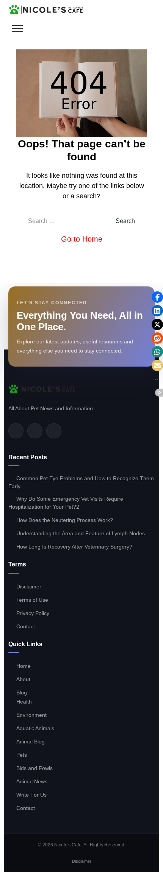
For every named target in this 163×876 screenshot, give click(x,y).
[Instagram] (53, 430)
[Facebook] (16, 430)
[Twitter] (34, 430)
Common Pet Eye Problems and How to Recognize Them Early (81, 482)
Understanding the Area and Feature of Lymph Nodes (80, 533)
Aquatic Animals (35, 728)
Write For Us (31, 795)
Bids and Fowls (34, 768)
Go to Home (81, 239)
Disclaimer (28, 586)
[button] (157, 297)
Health (24, 702)
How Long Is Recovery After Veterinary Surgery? (74, 547)
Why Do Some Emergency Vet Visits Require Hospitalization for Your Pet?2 (65, 503)
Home (23, 666)
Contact (25, 626)
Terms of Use (32, 600)
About (23, 679)
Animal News (31, 781)
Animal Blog (30, 741)
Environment (31, 715)
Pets (21, 755)
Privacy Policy (32, 613)
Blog (21, 692)
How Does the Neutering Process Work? (64, 520)
